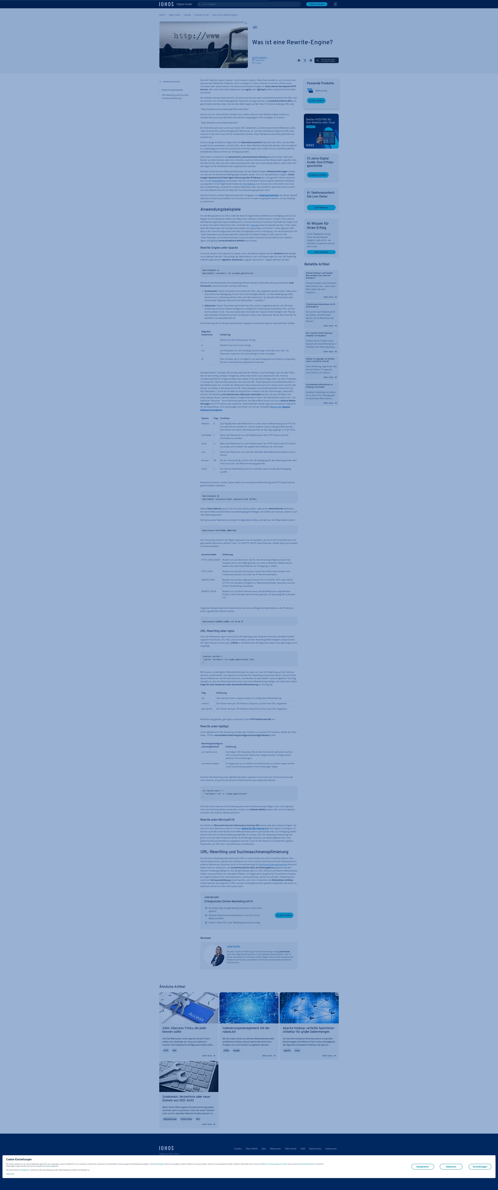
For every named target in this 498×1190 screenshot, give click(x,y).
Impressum (10, 1174)
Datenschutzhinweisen (307, 1164)
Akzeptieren (25, 1170)
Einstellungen (159, 1164)
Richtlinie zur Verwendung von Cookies (273, 1164)
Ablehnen (451, 1166)
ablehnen (49, 1166)
